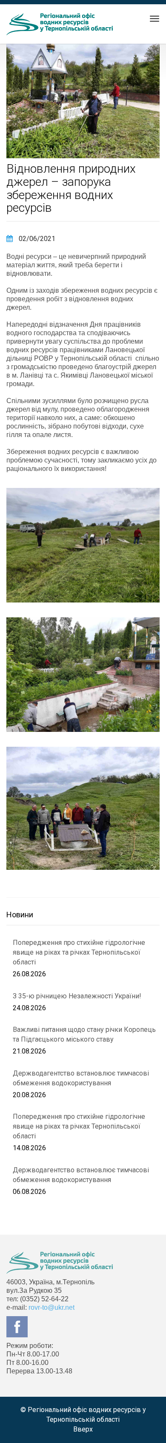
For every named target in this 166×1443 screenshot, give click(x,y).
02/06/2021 (36, 239)
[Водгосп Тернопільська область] (59, 24)
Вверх (83, 1429)
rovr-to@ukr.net (51, 1307)
